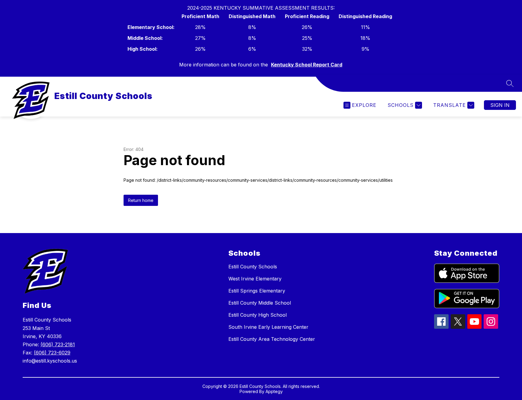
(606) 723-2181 (57, 344)
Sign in (500, 105)
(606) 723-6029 (52, 353)
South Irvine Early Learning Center (268, 327)
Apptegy (274, 391)
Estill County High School (257, 315)
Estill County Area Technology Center (271, 339)
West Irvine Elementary (255, 279)
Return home (140, 200)
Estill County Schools (252, 267)
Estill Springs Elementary (256, 291)
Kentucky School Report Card (306, 65)
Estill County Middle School (259, 303)
